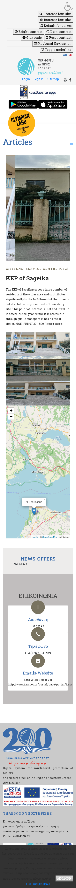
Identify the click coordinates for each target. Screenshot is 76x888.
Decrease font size (57, 14)
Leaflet (35, 536)
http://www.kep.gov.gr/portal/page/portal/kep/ (40, 684)
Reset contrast (60, 37)
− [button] (11, 416)
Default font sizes (57, 25)
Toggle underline (58, 50)
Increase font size (57, 20)
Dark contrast (60, 32)
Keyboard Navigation (54, 43)
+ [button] (11, 410)
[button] (40, 6)
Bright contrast (30, 32)
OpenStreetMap (49, 536)
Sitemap (53, 79)
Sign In (38, 79)
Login (26, 79)
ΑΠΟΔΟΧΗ (64, 878)
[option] (38, 208)
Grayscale (34, 37)
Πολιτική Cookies (38, 884)
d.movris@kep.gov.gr (38, 680)
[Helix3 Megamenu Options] (71, 144)
